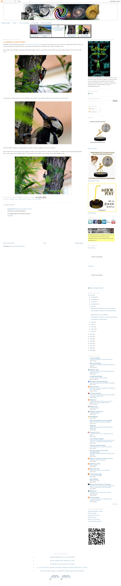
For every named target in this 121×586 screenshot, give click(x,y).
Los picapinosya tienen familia (84, 35)
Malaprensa (93, 400)
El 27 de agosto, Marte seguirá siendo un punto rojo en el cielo (62, 567)
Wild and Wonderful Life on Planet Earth (101, 420)
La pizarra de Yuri (95, 432)
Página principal (6, 23)
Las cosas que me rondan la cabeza (98, 378)
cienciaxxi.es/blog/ (95, 358)
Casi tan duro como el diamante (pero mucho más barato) (62, 571)
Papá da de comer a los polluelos (99, 314)
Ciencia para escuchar (93, 515)
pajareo (29, 199)
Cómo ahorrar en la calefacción (62, 557)
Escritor (55, 575)
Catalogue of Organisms (96, 411)
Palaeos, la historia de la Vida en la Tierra (101, 458)
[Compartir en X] (42, 197)
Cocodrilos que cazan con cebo (62, 564)
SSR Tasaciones (92, 517)
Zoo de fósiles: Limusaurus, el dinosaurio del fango (104, 317)
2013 (91, 341)
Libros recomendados (46, 23)
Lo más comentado (24, 23)
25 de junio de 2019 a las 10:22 (24, 209)
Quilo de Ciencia (94, 386)
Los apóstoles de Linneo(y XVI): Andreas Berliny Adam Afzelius (58, 29)
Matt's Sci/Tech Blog (95, 363)
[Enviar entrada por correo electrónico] (36, 197)
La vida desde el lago (96, 474)
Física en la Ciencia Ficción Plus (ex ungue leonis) (99, 451)
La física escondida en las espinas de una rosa (101, 359)
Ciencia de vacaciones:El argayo (45, 35)
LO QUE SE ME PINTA (96, 376)
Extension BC (11, 209)
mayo (92, 322)
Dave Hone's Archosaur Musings (99, 381)
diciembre (93, 297)
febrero (93, 329)
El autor (14, 23)
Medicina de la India (95, 480)
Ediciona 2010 (55, 577)
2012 (91, 343)
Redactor (66, 575)
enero (92, 331)
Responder (10, 215)
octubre (93, 301)
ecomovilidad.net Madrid (96, 438)
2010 (91, 348)
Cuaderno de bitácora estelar (98, 445)
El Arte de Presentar (95, 393)
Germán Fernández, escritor (95, 511)
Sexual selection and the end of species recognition (102, 383)
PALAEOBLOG (94, 416)
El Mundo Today (94, 369)
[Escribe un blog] (40, 197)
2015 (91, 336)
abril (92, 324)
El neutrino (90, 266)
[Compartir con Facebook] (44, 197)
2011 (91, 345)
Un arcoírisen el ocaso (34, 35)
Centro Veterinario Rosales (95, 521)
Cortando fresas (92, 213)
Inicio (44, 243)
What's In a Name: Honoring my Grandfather (100, 422)
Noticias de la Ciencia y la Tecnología (100, 484)
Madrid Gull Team (95, 469)
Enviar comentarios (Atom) (17, 246)
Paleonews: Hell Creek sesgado (97, 460)
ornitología (22, 199)
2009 (91, 350)
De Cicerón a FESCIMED (96, 475)
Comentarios (93, 111)
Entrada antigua (79, 243)
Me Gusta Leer (110, 234)
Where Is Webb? (94, 465)
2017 (91, 295)
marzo (93, 326)
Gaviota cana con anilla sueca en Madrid (99, 470)
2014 (91, 339)
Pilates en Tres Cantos (94, 519)
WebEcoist (93, 425)
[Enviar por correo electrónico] (39, 197)
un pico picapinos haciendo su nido (33, 44)
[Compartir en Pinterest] (45, 197)
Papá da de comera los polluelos (71, 35)
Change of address (94, 408)
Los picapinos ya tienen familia (14, 42)
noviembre (94, 299)
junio (92, 306)
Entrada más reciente (8, 243)
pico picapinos (36, 199)
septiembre (94, 304)
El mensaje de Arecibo (93, 181)
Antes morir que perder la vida (62, 560)
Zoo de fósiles (91, 248)
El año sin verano (92, 148)
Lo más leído (35, 23)
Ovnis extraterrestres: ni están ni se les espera (101, 446)
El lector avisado (94, 497)
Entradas (92, 108)
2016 (91, 334)
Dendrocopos (14, 199)
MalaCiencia (93, 491)
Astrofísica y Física (95, 463)
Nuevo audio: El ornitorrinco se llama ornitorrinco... (104, 308)
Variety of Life (93, 406)
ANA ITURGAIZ (94, 479)
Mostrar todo (115, 504)
